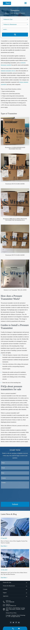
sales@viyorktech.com (11, 605)
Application (5, 596)
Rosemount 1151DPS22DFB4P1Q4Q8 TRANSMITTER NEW (15, 148)
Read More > (4, 546)
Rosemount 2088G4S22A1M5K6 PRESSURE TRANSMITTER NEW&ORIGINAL (15, 219)
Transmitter (22, 13)
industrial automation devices (8, 70)
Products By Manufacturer (9, 585)
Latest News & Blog (9, 514)
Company (5, 589)
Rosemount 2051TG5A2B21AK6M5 (15, 183)
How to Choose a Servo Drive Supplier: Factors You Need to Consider (14, 541)
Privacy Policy (13, 612)
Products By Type (14, 13)
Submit (15, 504)
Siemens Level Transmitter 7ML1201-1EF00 (15, 290)
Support (5, 592)
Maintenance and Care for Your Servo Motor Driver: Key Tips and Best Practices (14, 573)
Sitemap (8, 612)
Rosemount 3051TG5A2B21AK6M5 (15, 255)
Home (6, 13)
